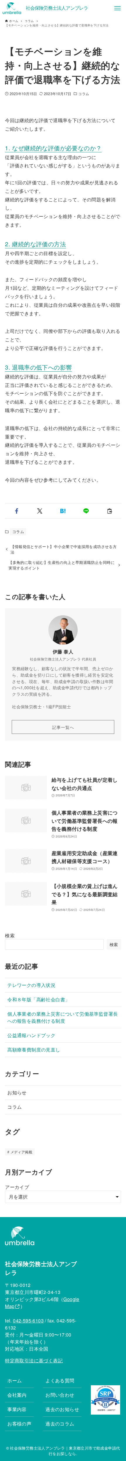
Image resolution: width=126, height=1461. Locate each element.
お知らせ (17, 1092)
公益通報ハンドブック (31, 1035)
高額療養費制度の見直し (33, 1049)
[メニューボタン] (117, 8)
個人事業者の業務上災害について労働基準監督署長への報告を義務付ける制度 (62, 1017)
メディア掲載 (21, 1151)
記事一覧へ (63, 727)
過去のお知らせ (62, 1409)
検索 (10, 935)
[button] (16, 511)
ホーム (14, 1380)
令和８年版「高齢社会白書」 (38, 999)
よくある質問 (59, 1380)
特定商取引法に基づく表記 (34, 1360)
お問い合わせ (59, 1394)
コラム (83, 93)
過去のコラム (59, 1423)
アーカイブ (17, 1187)
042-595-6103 (28, 1320)
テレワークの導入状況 (31, 985)
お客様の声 (19, 1423)
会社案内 (17, 1394)
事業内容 (17, 1409)
